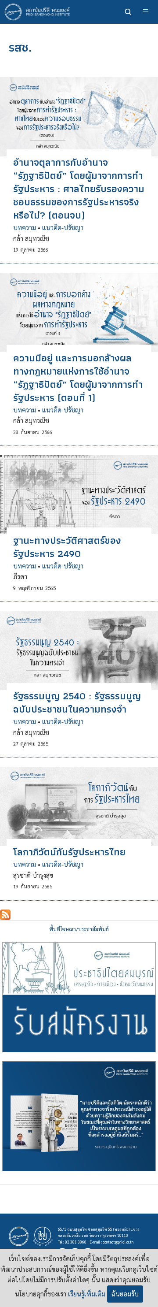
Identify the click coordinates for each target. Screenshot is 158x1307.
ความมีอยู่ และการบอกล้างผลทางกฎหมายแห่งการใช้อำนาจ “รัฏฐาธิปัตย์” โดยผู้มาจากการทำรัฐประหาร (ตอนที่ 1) (78, 377)
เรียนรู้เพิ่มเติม (86, 1294)
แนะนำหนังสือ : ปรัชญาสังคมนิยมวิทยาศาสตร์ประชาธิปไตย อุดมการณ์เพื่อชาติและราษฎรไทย (79, 1116)
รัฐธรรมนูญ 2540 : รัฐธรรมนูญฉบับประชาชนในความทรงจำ (77, 702)
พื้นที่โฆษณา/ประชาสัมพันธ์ (79, 929)
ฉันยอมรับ (125, 1294)
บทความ (24, 227)
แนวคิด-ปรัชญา (62, 227)
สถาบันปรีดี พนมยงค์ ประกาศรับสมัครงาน (79, 997)
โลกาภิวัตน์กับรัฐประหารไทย (69, 852)
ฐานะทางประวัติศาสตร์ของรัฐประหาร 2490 (67, 546)
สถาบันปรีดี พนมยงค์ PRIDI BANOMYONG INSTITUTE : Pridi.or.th (39, 12)
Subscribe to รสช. (5, 915)
